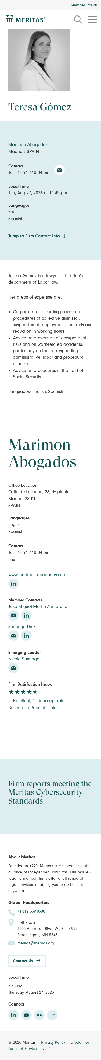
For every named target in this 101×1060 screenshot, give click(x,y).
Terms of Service (23, 1049)
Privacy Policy (54, 1042)
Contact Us (23, 961)
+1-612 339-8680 (31, 911)
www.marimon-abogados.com (37, 575)
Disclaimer (80, 1042)
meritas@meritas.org (35, 943)
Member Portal (83, 5)
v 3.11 (47, 1049)
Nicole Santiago (23, 659)
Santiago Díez (21, 626)
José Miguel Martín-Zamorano (37, 606)
